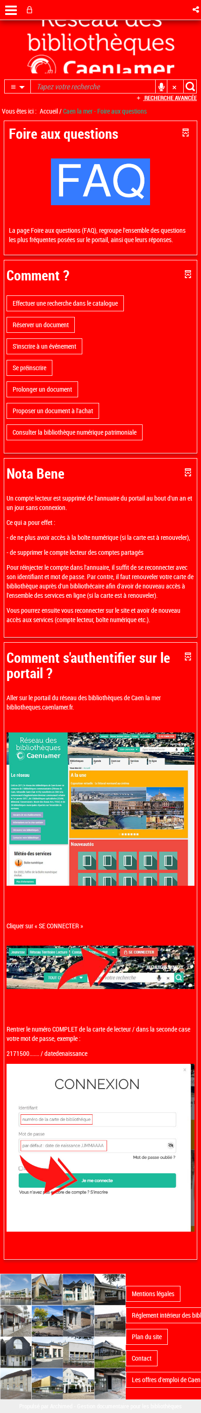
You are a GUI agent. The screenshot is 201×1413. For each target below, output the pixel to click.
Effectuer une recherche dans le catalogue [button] (65, 303)
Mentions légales (153, 1293)
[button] (196, 9)
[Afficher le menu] (11, 10)
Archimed (61, 1406)
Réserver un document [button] (41, 324)
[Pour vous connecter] (31, 9)
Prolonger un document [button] (42, 389)
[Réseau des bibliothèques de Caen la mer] (63, 1336)
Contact (141, 1358)
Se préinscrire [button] (29, 367)
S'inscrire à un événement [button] (44, 346)
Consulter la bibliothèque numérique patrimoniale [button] (74, 432)
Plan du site (147, 1336)
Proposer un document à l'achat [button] (53, 410)
